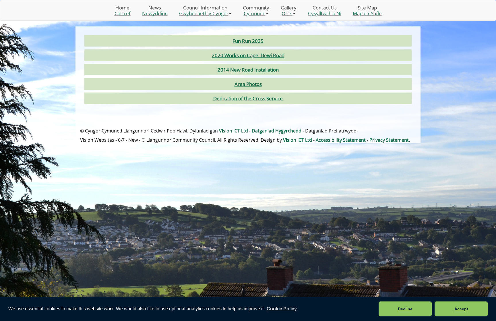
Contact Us (324, 10)
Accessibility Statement (341, 140)
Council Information (203, 10)
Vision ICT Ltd (233, 131)
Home (123, 10)
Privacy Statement (389, 140)
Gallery (289, 10)
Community (256, 10)
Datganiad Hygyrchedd (276, 131)
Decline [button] (405, 309)
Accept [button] (461, 309)
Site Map (367, 10)
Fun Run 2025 (248, 40)
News (155, 10)
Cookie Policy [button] (282, 308)
